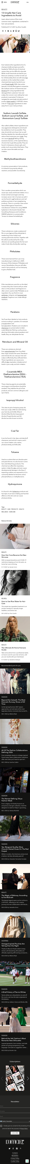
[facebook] (5, 31)
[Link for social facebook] (13, 1149)
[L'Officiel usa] (15, 2)
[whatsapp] (16, 31)
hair (26, 78)
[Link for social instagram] (17, 1149)
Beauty (4, 9)
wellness (5, 512)
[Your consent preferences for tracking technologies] (27, 1161)
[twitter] (13, 31)
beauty (4, 509)
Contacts (15, 1153)
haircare (12, 512)
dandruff (11, 138)
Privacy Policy (24, 1128)
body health (10, 84)
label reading (11, 101)
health (21, 509)
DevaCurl (5, 90)
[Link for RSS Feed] (20, 1149)
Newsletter (15, 1155)
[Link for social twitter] (9, 1149)
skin (8, 362)
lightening (15, 491)
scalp (21, 136)
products (14, 509)
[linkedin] (11, 31)
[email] (3, 31)
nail (13, 199)
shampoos (5, 328)
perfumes (5, 295)
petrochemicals (10, 351)
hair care (11, 103)
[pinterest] (8, 31)
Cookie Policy (15, 1161)
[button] (28, 1078)
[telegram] (19, 31)
